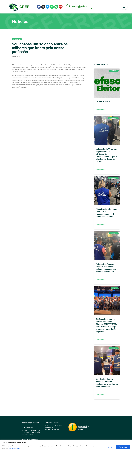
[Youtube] (61, 7)
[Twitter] (47, 7)
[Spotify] (56, 7)
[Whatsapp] (52, 7)
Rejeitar (110, 447)
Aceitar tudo (123, 447)
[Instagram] (43, 7)
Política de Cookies (14, 448)
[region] (66, 445)
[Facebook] (39, 7)
